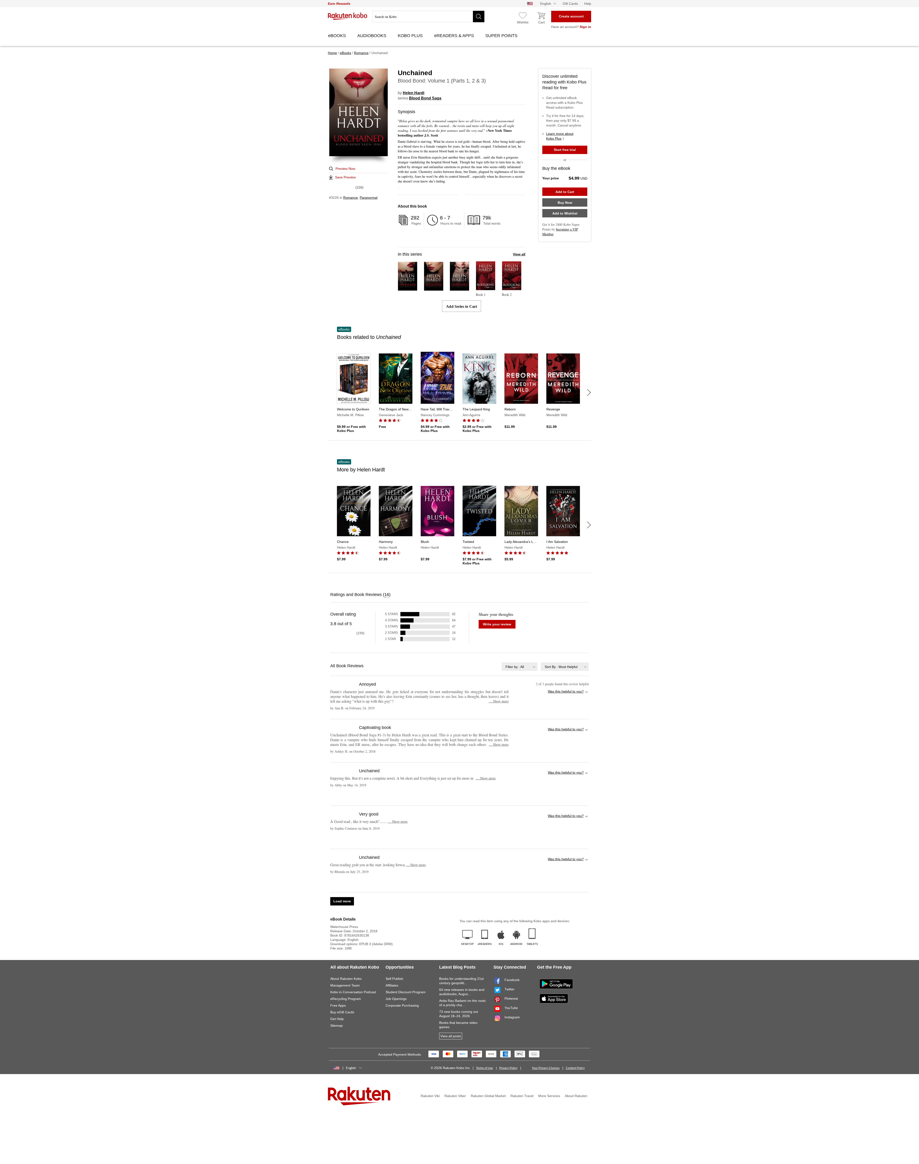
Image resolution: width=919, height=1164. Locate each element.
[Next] (589, 392)
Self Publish (394, 979)
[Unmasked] (459, 288)
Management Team (345, 985)
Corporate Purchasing (402, 1005)
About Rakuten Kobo (346, 979)
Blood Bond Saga (425, 98)
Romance (350, 197)
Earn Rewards (339, 4)
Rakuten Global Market (488, 1096)
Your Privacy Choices (546, 1068)
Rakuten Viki (430, 1096)
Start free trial (565, 150)
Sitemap (336, 1025)
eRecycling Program (345, 999)
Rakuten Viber (455, 1096)
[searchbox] (428, 16)
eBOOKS (337, 35)
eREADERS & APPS (454, 35)
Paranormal (368, 197)
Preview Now (345, 169)
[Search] (478, 16)
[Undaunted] (433, 288)
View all (519, 254)
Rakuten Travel (521, 1096)
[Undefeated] (407, 288)
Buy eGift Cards (342, 1012)
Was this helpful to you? (566, 691)
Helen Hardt (413, 93)
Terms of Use (484, 1068)
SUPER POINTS (502, 35)
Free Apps (338, 1005)
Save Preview (345, 177)
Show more (499, 701)
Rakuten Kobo (347, 16)
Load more (342, 901)
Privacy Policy (508, 1068)
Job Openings (396, 999)
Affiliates (392, 985)
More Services (549, 1096)
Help (587, 4)
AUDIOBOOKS (372, 35)
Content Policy (575, 1068)
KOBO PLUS (411, 35)
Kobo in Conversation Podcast (353, 992)
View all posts (450, 1036)
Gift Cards (570, 4)
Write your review (497, 624)
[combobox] (520, 666)
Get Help (337, 1019)
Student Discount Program (406, 992)
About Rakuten (576, 1096)
